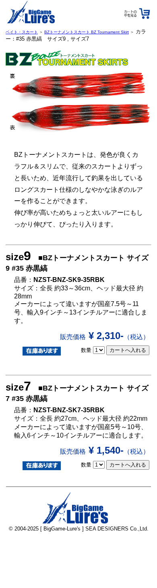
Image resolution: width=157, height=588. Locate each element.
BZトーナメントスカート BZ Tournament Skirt (86, 32)
